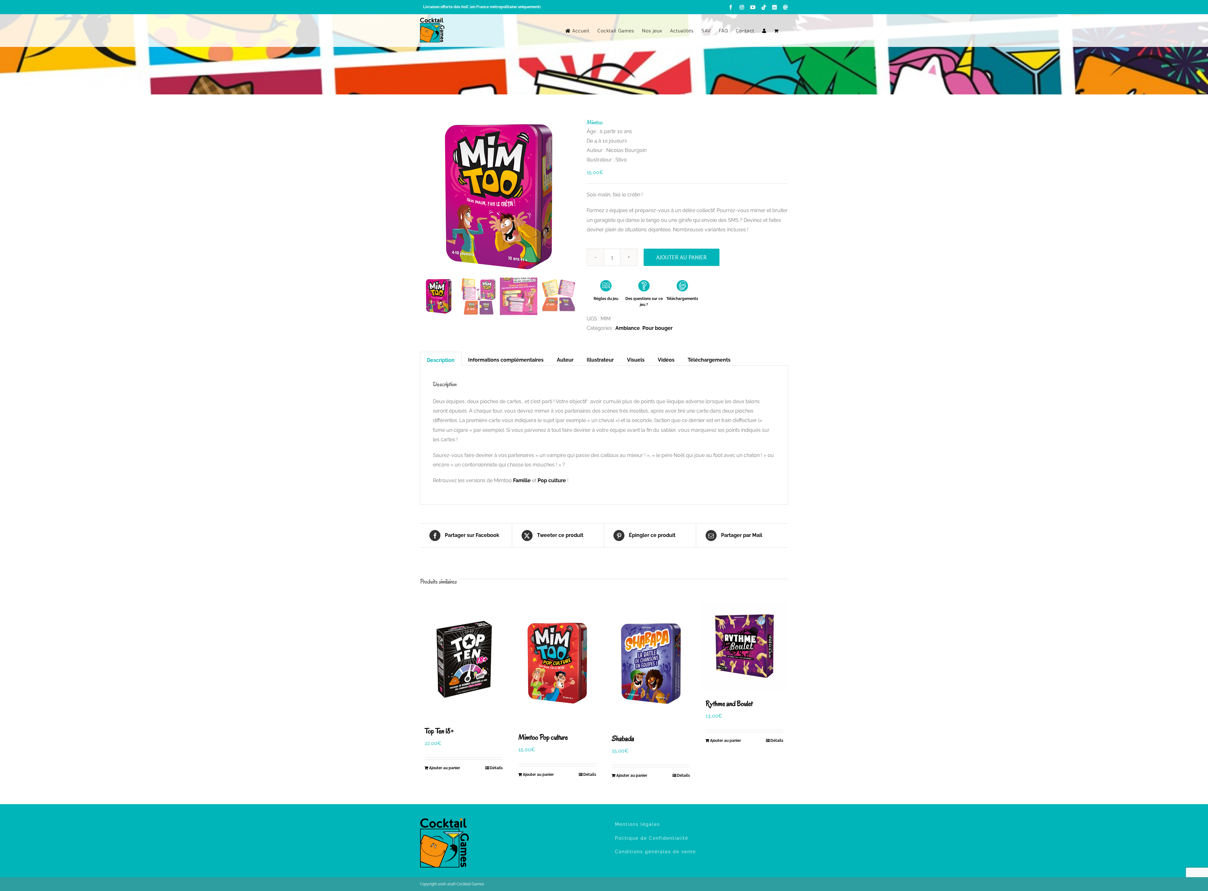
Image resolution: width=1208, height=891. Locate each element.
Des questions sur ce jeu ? (644, 301)
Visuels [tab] (636, 360)
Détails (496, 768)
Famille (522, 480)
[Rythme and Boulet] (744, 646)
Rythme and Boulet (729, 703)
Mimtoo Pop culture (543, 737)
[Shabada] (651, 663)
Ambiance (627, 328)
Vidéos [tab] (666, 360)
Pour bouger (657, 328)
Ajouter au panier (681, 257)
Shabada (623, 738)
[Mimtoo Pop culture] (557, 663)
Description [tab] (441, 360)
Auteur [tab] (565, 360)
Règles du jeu (606, 298)
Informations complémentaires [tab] (506, 360)
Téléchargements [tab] (709, 360)
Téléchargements (682, 298)
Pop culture (552, 480)
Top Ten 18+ (439, 731)
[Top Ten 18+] (463, 659)
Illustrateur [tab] (600, 360)
